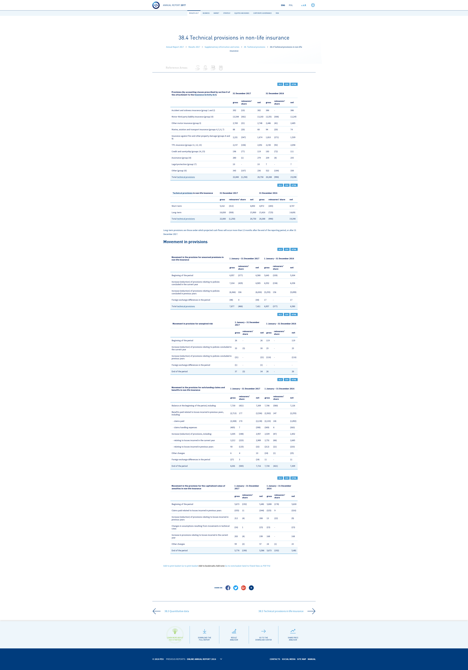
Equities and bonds (241, 13)
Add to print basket (172, 565)
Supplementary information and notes (222, 46)
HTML (294, 84)
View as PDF (261, 565)
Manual (312, 659)
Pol (291, 5)
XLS (280, 84)
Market (216, 13)
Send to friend (248, 565)
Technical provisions (183, 193)
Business (206, 13)
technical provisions (186, 177)
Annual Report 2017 (175, 46)
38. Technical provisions (254, 46)
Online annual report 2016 (201, 659)
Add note (220, 565)
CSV (286, 84)
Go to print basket (189, 565)
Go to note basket (233, 565)
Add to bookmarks (207, 565)
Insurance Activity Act (205, 94)
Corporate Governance (262, 13)
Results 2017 (194, 13)
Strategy (226, 13)
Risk (277, 13)
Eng (283, 5)
